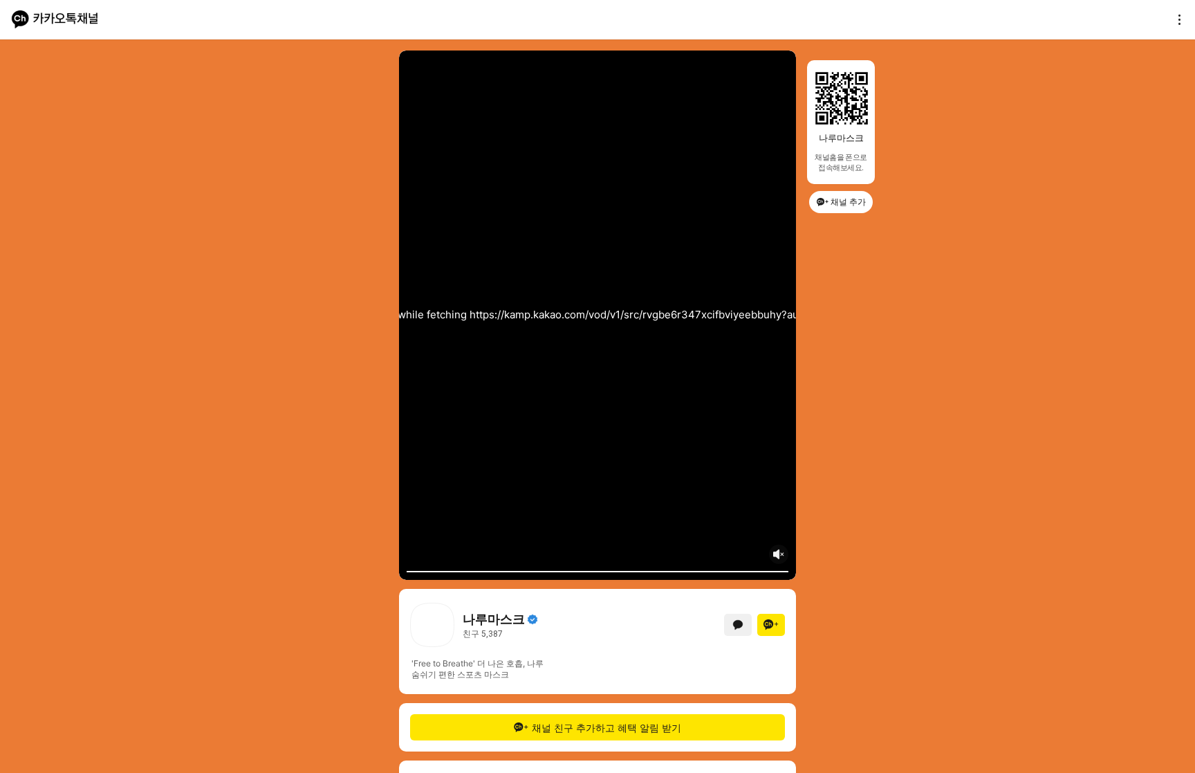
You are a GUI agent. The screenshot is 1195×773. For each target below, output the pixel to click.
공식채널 (532, 619)
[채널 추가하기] (771, 625)
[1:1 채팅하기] (738, 625)
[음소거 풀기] (778, 554)
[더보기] (1175, 19)
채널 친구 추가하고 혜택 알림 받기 (606, 728)
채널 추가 (848, 202)
